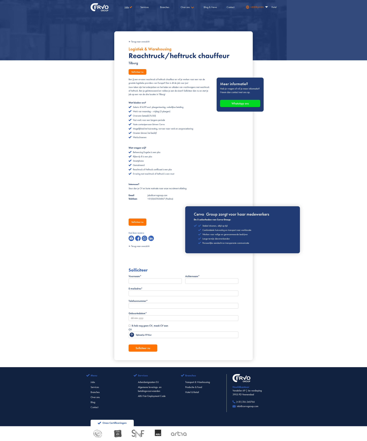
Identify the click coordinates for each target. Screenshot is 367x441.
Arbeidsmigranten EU (148, 382)
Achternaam (192, 276)
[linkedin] (151, 238)
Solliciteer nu (137, 72)
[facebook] (138, 238)
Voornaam (135, 276)
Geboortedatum (138, 313)
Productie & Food (193, 387)
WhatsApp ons (240, 103)
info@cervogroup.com (247, 406)
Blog (93, 402)
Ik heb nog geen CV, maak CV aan (150, 325)
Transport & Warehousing (197, 382)
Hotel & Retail (192, 392)
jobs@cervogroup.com (157, 195)
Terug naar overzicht (140, 41)
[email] (131, 238)
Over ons (95, 397)
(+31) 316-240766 (245, 401)
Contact (94, 407)
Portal (274, 7)
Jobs (93, 382)
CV (130, 329)
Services (95, 387)
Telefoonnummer (138, 301)
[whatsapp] (144, 238)
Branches (95, 392)
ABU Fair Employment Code (152, 396)
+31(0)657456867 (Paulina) (160, 198)
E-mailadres (135, 288)
